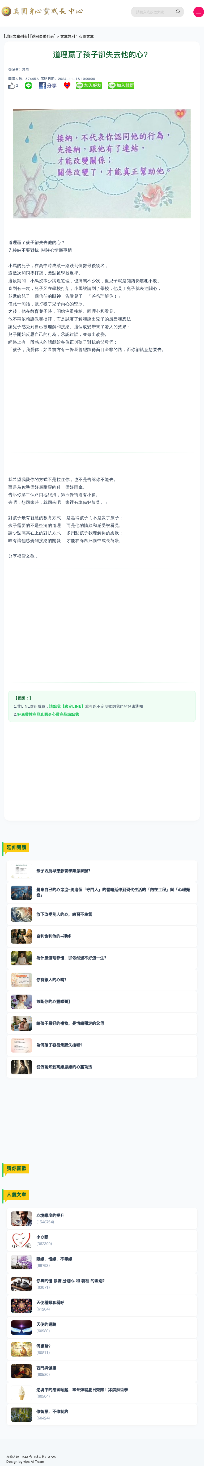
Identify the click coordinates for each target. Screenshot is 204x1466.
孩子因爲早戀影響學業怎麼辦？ (64, 870)
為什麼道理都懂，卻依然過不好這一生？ (72, 958)
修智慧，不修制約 (52, 1411)
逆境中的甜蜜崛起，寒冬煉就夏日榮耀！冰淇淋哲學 (82, 1389)
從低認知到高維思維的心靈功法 (64, 1067)
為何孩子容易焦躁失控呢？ (60, 1045)
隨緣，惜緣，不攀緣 (54, 1259)
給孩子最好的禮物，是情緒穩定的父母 (70, 1023)
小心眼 (42, 1237)
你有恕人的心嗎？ (52, 979)
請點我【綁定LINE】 (67, 706)
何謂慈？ (44, 1346)
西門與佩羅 (46, 1368)
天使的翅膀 (46, 1324)
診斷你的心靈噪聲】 (54, 1001)
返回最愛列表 (43, 36)
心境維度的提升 (50, 1215)
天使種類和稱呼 (50, 1302)
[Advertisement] (102, 407)
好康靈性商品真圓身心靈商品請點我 (48, 714)
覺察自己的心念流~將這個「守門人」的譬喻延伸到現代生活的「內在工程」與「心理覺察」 (113, 892)
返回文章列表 (16, 36)
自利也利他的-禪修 (53, 936)
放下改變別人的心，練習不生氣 (64, 914)
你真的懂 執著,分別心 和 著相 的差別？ (71, 1280)
